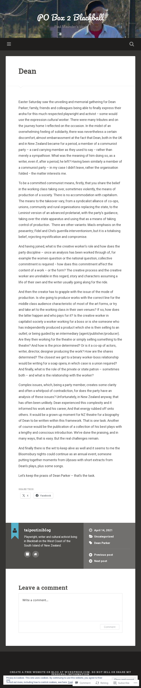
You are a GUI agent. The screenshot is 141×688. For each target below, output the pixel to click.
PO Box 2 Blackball (70, 17)
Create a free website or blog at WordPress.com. (50, 672)
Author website (35, 554)
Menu (9, 44)
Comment (109, 626)
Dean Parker (102, 543)
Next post (100, 561)
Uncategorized (104, 536)
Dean (27, 71)
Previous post (103, 554)
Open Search (131, 44)
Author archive (27, 554)
